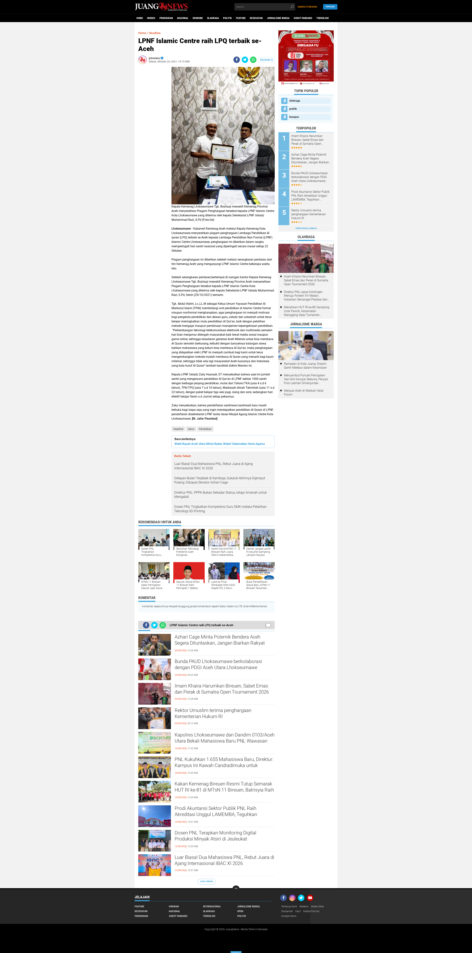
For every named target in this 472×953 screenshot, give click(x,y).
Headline (178, 429)
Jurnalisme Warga (278, 18)
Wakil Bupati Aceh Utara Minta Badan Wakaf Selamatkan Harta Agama (219, 444)
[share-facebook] (236, 60)
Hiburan (174, 906)
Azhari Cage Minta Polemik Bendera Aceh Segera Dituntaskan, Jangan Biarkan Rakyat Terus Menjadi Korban (220, 643)
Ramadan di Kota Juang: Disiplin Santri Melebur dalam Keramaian (305, 365)
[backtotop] (236, 889)
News (191, 429)
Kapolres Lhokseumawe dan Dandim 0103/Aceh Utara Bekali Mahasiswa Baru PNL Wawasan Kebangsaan (225, 741)
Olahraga (213, 18)
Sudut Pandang (303, 18)
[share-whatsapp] (253, 60)
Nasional (182, 18)
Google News (288, 916)
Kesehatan (256, 18)
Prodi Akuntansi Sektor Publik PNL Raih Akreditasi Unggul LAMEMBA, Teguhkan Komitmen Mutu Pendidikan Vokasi (216, 815)
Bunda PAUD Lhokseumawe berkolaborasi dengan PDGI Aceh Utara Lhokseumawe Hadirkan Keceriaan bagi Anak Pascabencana (221, 668)
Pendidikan (166, 18)
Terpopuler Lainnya (306, 228)
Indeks (151, 18)
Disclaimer (287, 911)
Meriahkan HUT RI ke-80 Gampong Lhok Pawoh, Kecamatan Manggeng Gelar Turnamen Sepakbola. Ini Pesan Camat (306, 311)
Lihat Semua (206, 881)
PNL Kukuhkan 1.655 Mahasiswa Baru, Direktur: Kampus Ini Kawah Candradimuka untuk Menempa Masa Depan (224, 766)
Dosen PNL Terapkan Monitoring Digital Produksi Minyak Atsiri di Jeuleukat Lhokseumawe (215, 839)
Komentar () (266, 59)
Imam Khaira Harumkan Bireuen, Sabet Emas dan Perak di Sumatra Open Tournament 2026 (222, 689)
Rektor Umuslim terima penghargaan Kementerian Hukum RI (213, 713)
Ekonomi (198, 18)
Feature (241, 18)
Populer (330, 7)
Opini (240, 911)
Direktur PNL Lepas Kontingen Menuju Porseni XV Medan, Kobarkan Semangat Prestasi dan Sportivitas (305, 296)
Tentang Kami (289, 906)
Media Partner (311, 911)
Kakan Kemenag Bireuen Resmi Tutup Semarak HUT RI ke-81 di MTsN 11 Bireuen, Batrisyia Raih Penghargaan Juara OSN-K (224, 790)
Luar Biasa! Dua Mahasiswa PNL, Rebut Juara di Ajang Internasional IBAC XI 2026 (224, 860)
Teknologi (322, 18)
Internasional (212, 906)
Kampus (294, 116)
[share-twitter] (245, 60)
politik (227, 18)
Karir (298, 911)
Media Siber (317, 906)
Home (139, 18)
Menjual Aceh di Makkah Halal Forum (304, 392)
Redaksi (303, 906)
